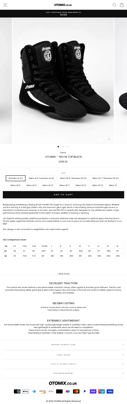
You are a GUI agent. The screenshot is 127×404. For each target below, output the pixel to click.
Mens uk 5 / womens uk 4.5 (41, 178)
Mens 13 (113, 185)
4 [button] (66, 147)
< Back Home (63, 273)
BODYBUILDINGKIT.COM (63, 345)
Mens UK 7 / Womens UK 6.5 (106, 178)
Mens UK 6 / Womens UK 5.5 (73, 178)
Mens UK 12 (81, 185)
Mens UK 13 (97, 185)
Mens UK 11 (64, 185)
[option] (63, 13)
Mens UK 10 (48, 185)
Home (63, 152)
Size (63, 173)
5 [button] (69, 147)
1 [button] (58, 147)
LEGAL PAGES (63, 355)
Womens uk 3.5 (16, 178)
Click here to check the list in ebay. (63, 310)
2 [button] (61, 147)
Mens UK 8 (15, 185)
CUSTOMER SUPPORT (63, 373)
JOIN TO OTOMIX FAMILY (63, 364)
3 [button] (64, 147)
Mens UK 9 (31, 185)
